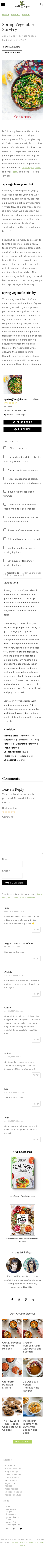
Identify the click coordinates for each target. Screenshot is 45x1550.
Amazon (31, 1196)
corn (15, 171)
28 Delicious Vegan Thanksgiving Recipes (31, 1386)
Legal (23, 1545)
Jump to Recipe (12, 53)
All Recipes (9, 1465)
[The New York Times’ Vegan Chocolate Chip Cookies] (12, 1415)
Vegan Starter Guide (13, 1518)
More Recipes (22, 1442)
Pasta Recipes (11, 1489)
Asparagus (28, 167)
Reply (36, 929)
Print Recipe (24, 422)
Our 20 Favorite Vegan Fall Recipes (11, 1345)
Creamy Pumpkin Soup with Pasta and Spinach (32, 1347)
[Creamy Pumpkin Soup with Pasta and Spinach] (33, 1337)
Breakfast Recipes (13, 1468)
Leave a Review (11, 47)
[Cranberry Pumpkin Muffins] (12, 1376)
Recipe (26, 14)
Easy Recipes (10, 1480)
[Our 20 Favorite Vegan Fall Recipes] (12, 1337)
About (9, 1506)
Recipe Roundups (12, 1495)
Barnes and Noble (23, 1238)
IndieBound (14, 1196)
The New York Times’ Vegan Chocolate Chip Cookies (11, 1425)
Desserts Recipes (13, 1474)
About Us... (28, 1287)
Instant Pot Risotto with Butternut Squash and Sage (30, 1426)
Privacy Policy (19, 1543)
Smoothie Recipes (13, 1491)
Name (6, 859)
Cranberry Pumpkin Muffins (8, 1384)
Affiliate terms (37, 1543)
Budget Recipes (12, 1471)
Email (6, 870)
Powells (24, 1196)
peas (37, 167)
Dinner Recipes (11, 1477)
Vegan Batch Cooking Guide (13, 1523)
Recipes (15, 14)
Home (5, 14)
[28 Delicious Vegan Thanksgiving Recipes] (33, 1376)
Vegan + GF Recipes (10, 1484)
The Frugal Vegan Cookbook (11, 1511)
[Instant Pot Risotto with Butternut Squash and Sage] (33, 1415)
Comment (8, 816)
